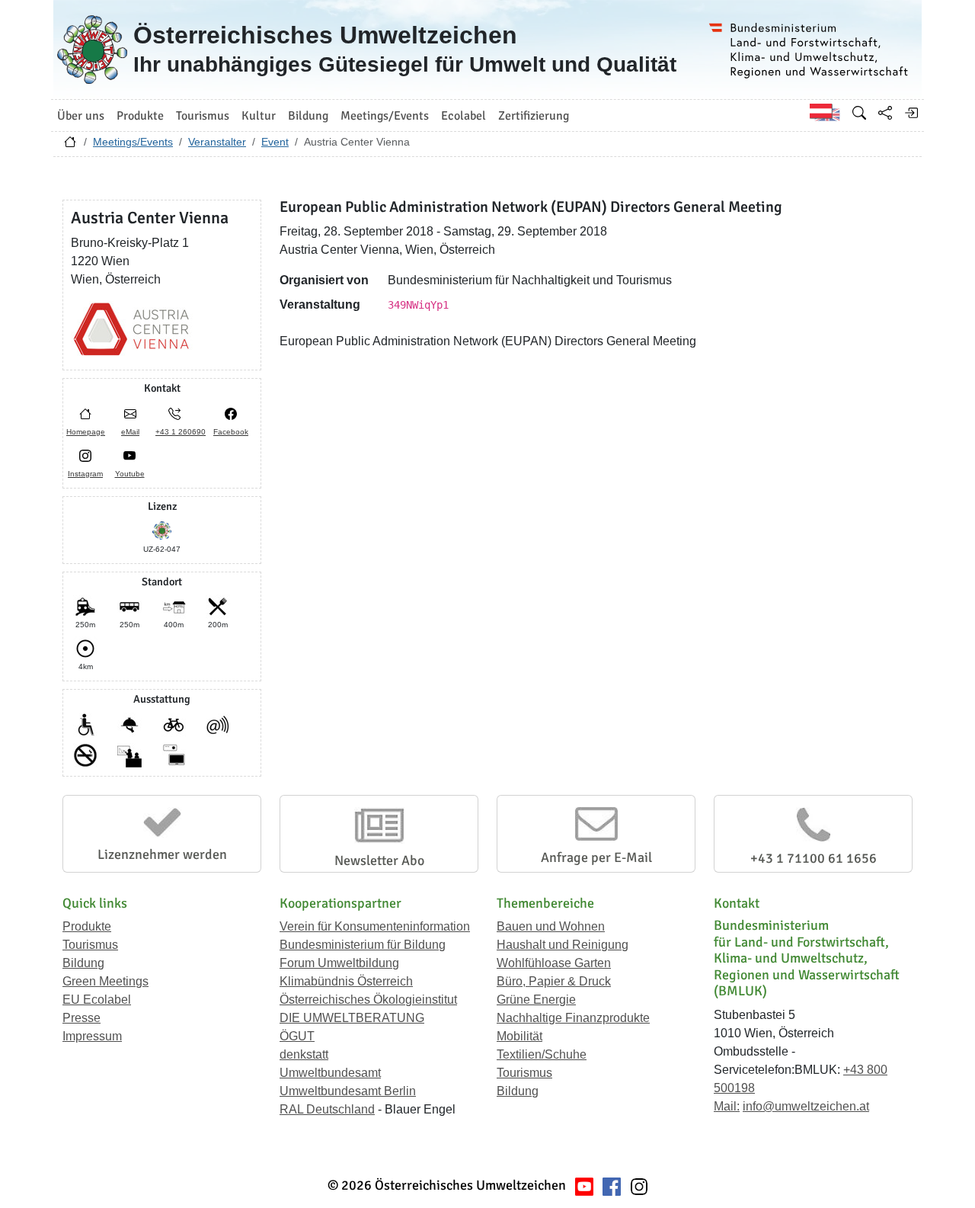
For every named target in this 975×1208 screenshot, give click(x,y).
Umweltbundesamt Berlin (348, 1091)
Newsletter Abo (379, 860)
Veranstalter (217, 142)
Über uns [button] (80, 115)
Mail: (727, 1106)
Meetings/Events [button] (384, 115)
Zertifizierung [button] (533, 115)
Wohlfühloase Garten (554, 962)
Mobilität (519, 1036)
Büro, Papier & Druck (554, 981)
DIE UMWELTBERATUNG (352, 1017)
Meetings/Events (133, 142)
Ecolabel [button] (463, 115)
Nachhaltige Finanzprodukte (573, 1017)
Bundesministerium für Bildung (363, 944)
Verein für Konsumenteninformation (375, 926)
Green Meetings (105, 981)
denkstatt (304, 1054)
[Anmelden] (911, 113)
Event (275, 142)
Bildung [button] (308, 115)
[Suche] (859, 113)
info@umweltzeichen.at (806, 1106)
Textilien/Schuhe (542, 1054)
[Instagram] (639, 1185)
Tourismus (90, 944)
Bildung (83, 962)
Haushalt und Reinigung (562, 944)
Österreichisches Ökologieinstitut (368, 999)
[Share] (885, 113)
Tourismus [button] (202, 115)
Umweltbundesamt (330, 1072)
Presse (81, 1017)
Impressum (92, 1036)
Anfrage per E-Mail (596, 857)
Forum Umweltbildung (339, 962)
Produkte (86, 926)
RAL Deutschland (327, 1109)
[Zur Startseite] (70, 145)
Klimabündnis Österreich (346, 981)
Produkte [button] (140, 115)
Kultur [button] (258, 115)
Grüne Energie (536, 999)
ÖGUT (297, 1036)
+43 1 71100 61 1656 (813, 858)
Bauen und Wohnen (551, 926)
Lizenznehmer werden (162, 854)
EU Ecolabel (96, 999)
